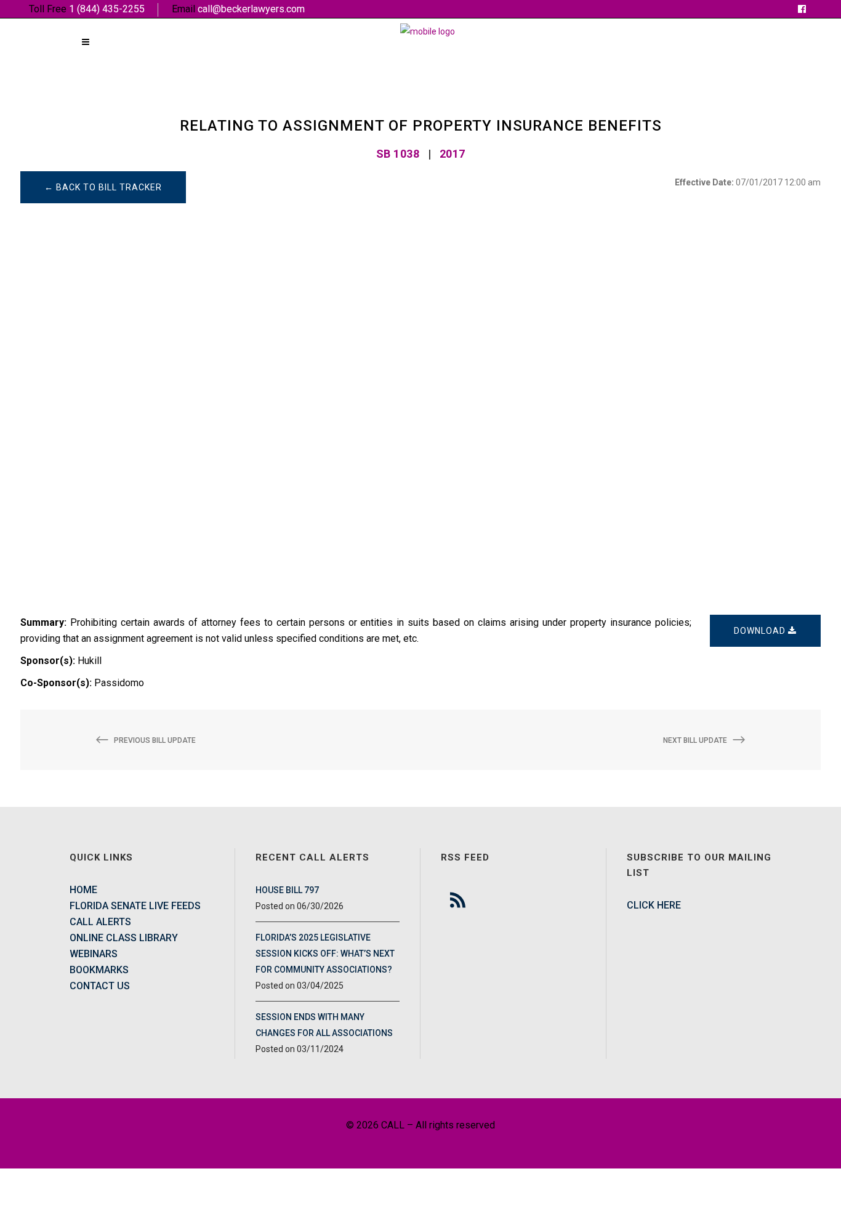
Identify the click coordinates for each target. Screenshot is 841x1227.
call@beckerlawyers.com (251, 9)
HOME (83, 890)
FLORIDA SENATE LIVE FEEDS (135, 906)
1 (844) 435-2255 (107, 9)
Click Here (654, 905)
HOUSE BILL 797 (287, 890)
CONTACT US (100, 986)
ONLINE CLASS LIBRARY (124, 938)
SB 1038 (398, 153)
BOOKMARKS (99, 970)
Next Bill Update (695, 740)
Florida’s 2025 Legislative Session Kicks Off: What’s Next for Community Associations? (325, 953)
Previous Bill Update (155, 740)
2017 (452, 153)
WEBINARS (94, 954)
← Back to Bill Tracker (103, 187)
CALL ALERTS (100, 922)
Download (761, 631)
